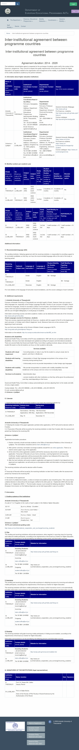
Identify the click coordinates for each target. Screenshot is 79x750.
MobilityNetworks (42, 20)
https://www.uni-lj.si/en (63, 139)
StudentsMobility (62, 20)
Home (8, 33)
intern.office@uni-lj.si (43, 444)
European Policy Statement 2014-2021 (35, 736)
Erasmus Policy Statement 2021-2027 (35, 742)
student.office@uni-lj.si (22, 570)
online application (58, 448)
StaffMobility (9, 26)
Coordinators (52, 20)
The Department (15, 20)
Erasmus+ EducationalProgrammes (30, 20)
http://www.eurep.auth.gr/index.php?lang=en (44, 552)
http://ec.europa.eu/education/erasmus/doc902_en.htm (39, 332)
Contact (23, 26)
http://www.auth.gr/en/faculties (14, 316)
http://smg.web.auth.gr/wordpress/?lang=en (18, 329)
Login (73, 4)
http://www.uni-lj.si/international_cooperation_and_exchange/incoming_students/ (30, 528)
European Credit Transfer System (34, 729)
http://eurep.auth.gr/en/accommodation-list (43, 652)
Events (17, 26)
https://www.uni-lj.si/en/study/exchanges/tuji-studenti (65, 145)
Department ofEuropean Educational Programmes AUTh (46, 11)
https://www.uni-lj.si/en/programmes (67, 151)
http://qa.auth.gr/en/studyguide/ (65, 119)
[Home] (7, 20)
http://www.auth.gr (61, 109)
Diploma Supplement (35, 723)
